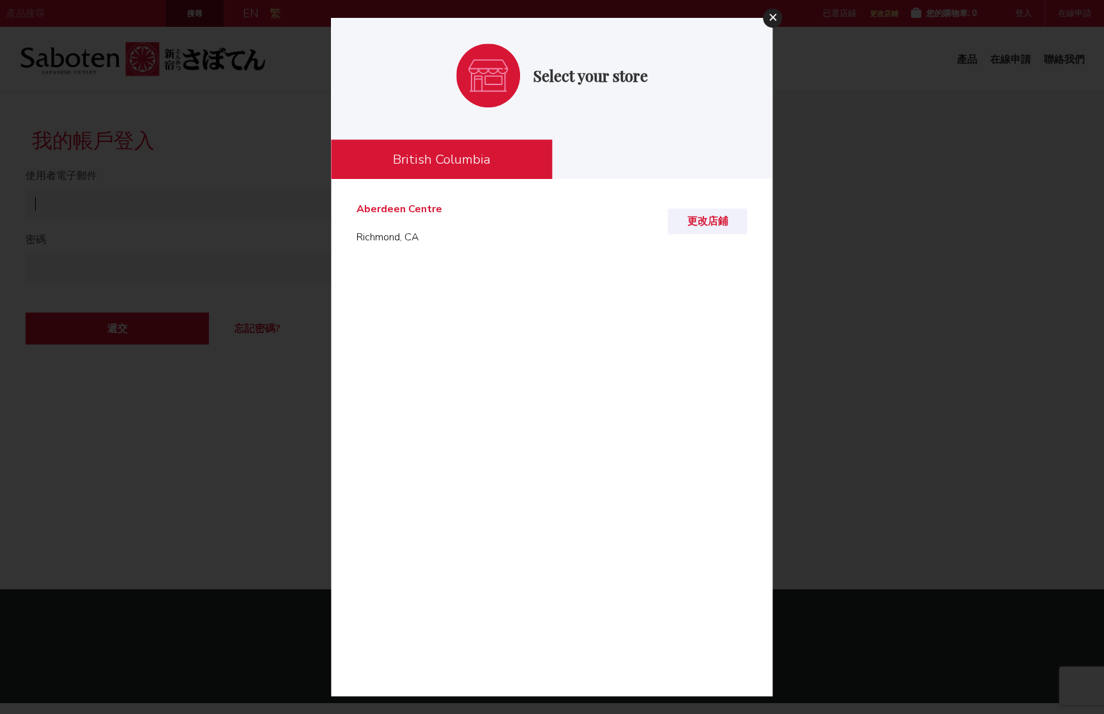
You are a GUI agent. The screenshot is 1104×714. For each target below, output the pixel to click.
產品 (967, 59)
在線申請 (1074, 13)
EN (251, 13)
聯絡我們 (1064, 59)
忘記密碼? (257, 329)
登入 (1023, 13)
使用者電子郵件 (61, 176)
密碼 (36, 240)
